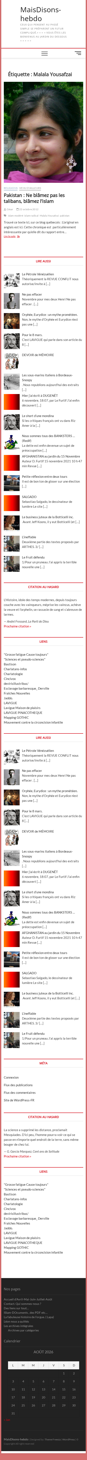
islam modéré (15, 215)
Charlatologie (13, 674)
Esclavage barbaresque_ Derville (26, 688)
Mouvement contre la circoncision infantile (33, 722)
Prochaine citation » (17, 626)
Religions (11, 188)
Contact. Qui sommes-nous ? (22, 1303)
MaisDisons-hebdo (40, 14)
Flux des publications (18, 1085)
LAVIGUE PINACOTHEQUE (23, 713)
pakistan (65, 215)
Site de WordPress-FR (19, 1100)
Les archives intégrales (18, 1326)
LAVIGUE (10, 703)
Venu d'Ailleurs (30, 188)
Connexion (11, 1077)
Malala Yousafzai (49, 215)
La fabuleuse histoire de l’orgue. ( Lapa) (29, 1317)
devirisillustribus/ (16, 683)
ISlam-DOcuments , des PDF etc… (26, 1312)
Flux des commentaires (20, 1092)
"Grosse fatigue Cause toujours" (26, 654)
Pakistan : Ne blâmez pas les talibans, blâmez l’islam (34, 198)
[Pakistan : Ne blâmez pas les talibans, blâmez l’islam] (43, 132)
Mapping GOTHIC (16, 717)
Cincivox (10, 679)
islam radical (31, 215)
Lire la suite (14, 236)
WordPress (68, 1439)
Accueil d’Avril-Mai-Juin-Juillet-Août (28, 1299)
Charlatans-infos (15, 669)
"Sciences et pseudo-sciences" (24, 659)
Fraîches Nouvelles (17, 693)
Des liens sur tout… (16, 1308)
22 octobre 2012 (28, 209)
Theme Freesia (53, 1439)
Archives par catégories (23, 1330)
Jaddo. (8, 698)
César (9, 209)
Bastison (10, 664)
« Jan (7, 1419)
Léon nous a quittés (16, 1321)
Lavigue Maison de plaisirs (22, 708)
